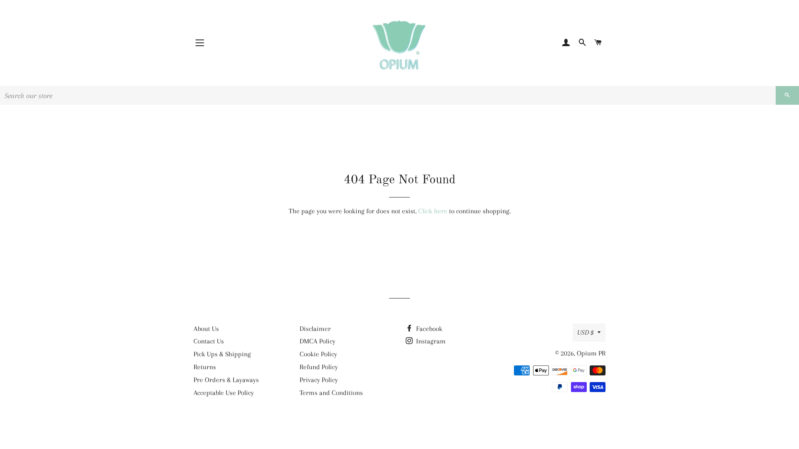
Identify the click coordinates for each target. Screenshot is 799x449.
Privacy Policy (319, 380)
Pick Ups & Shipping (222, 354)
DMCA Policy (317, 341)
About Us (206, 329)
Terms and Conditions (331, 393)
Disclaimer (315, 329)
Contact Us (209, 341)
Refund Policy (319, 367)
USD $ (585, 332)
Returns (205, 367)
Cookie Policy (318, 354)
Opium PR (591, 353)
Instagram (430, 341)
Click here (432, 211)
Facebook (428, 329)
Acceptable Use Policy (224, 393)
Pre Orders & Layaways (226, 380)
